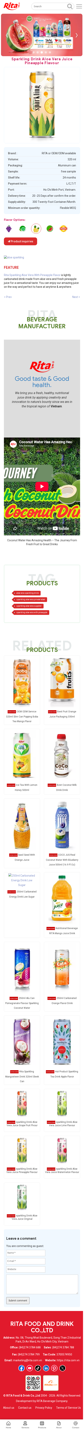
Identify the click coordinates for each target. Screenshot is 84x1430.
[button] (33, 52)
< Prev (8, 297)
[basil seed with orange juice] (21, 824)
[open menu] (79, 6)
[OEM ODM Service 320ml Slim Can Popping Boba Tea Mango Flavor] (21, 681)
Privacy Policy (43, 1407)
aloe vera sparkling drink (27, 593)
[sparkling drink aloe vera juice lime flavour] (22, 229)
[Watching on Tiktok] (38, 1368)
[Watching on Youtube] (30, 1368)
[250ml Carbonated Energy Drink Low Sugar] (21, 880)
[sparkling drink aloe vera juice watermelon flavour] (50, 229)
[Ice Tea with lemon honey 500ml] (21, 755)
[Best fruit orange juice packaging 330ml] (61, 681)
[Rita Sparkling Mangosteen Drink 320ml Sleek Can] (21, 1041)
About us (8, 1407)
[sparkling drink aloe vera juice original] (63, 229)
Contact (75, 1427)
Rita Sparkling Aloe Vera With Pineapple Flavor (32, 275)
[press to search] (70, 6)
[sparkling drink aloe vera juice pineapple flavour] (22, 1150)
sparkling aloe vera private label (30, 599)
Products (42, 1427)
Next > (76, 297)
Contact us (24, 1407)
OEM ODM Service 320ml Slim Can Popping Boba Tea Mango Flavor (22, 716)
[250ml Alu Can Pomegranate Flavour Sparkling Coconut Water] (21, 968)
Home (8, 1427)
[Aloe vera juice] (14, 257)
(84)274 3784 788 (63, 1347)
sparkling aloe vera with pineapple (31, 612)
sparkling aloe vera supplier (29, 606)
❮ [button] (7, 34)
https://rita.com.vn (68, 1360)
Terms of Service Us (68, 1407)
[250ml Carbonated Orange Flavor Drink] (61, 968)
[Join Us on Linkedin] (46, 1368)
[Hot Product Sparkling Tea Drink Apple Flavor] (61, 1041)
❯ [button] (76, 34)
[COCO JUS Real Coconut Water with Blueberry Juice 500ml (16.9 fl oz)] (61, 824)
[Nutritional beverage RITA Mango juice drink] (61, 898)
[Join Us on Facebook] (21, 1368)
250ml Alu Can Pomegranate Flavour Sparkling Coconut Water (22, 1003)
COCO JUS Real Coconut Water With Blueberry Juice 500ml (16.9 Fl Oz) (62, 859)
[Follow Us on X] (62, 1368)
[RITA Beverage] (11, 6)
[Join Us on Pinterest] (54, 1368)
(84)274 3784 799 (29, 1354)
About (59, 1427)
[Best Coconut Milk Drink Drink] (61, 755)
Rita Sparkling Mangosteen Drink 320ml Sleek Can (22, 1076)
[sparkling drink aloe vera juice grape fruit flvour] (9, 229)
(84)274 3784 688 (30, 1347)
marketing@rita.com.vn (27, 1360)
